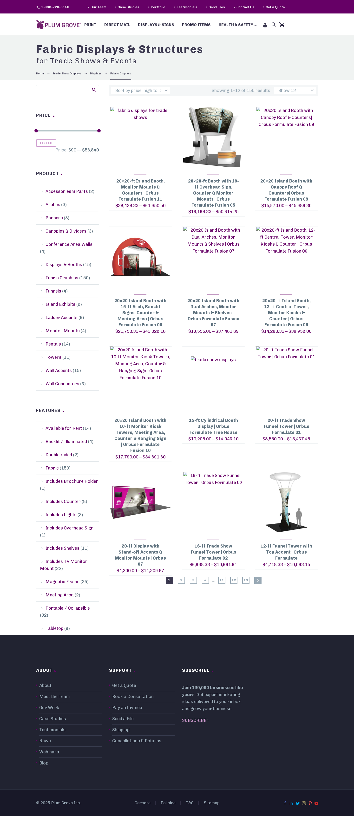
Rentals (53, 344)
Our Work (49, 707)
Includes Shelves (62, 548)
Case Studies (128, 7)
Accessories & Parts (67, 191)
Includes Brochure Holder (72, 481)
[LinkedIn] (291, 803)
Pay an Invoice (127, 707)
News (45, 741)
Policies (168, 803)
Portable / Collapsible (68, 608)
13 (246, 580)
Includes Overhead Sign (69, 528)
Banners (54, 218)
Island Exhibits (60, 304)
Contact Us (245, 7)
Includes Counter (63, 501)
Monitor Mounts (63, 330)
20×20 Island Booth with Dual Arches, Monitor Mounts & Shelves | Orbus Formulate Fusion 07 (213, 312)
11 (222, 580)
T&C (190, 803)
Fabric (52, 468)
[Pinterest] (310, 803)
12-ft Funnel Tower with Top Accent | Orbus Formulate (286, 552)
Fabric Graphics (62, 278)
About (45, 685)
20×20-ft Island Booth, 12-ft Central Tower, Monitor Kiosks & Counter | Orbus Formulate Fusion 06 (286, 312)
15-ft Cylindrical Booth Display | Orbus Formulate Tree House (213, 426)
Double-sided (59, 454)
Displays (96, 73)
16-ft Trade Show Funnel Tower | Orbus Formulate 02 (213, 552)
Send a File (123, 718)
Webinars (49, 752)
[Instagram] (304, 803)
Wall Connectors (62, 383)
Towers (53, 357)
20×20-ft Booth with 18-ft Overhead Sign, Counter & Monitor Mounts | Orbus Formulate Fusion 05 (213, 193)
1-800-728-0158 (55, 7)
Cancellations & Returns (136, 741)
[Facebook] (285, 803)
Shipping (121, 729)
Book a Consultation (133, 696)
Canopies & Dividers (66, 231)
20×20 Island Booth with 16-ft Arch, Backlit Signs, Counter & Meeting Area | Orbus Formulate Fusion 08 (140, 312)
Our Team (98, 7)
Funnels (53, 291)
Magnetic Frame (62, 581)
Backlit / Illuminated (66, 441)
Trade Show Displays (67, 73)
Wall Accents (59, 370)
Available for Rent (64, 428)
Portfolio (158, 7)
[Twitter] (298, 803)
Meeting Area (60, 595)
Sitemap (212, 803)
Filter (46, 143)
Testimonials (187, 7)
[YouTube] (316, 803)
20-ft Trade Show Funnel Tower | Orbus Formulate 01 (286, 426)
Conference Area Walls (69, 244)
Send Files (217, 7)
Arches (53, 204)
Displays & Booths (64, 264)
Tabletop (54, 628)
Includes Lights (61, 514)
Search (94, 89)
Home (40, 73)
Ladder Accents (62, 317)
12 (234, 580)
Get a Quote (275, 7)
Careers (143, 803)
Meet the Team (54, 696)
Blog (43, 763)
